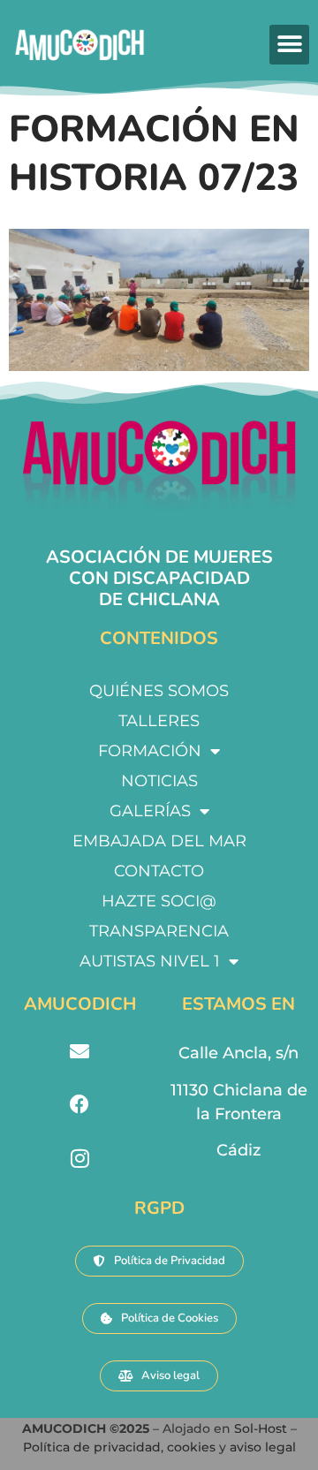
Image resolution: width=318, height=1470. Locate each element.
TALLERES (159, 721)
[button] (289, 44)
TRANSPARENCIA (159, 931)
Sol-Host (262, 1428)
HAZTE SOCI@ (159, 901)
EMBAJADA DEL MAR (159, 841)
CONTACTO (159, 871)
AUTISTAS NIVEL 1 (150, 961)
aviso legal (263, 1447)
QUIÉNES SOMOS (159, 691)
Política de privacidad (92, 1447)
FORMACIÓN (149, 751)
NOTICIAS (159, 781)
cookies (191, 1447)
